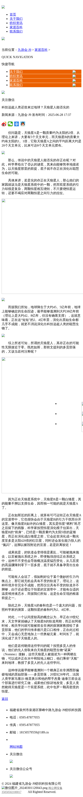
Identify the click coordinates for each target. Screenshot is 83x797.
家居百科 (16, 27)
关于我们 (16, 18)
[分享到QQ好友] (16, 123)
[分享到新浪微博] (10, 123)
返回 (5, 699)
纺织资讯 (16, 23)
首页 (13, 14)
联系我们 (16, 31)
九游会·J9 (24, 49)
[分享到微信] (4, 123)
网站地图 (16, 746)
